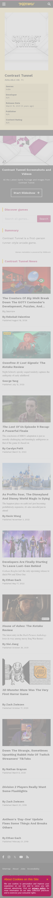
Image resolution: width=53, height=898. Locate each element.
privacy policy (38, 888)
